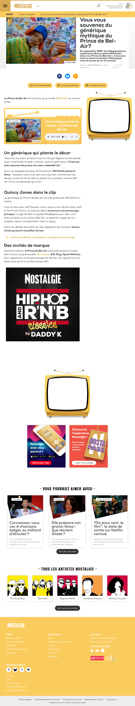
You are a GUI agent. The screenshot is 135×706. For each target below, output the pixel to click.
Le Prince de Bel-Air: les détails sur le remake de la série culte (42, 237)
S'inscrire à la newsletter (59, 642)
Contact (9, 675)
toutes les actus (97, 85)
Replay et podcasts (14, 642)
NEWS (9, 14)
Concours (52, 653)
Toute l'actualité (27, 14)
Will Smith (62, 98)
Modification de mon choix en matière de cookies (67, 703)
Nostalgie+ (53, 656)
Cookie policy (111, 700)
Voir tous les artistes (67, 608)
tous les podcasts (70, 85)
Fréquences (11, 653)
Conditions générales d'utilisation (47, 700)
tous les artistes (42, 85)
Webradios (11, 645)
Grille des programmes (16, 649)
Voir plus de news (67, 551)
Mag (50, 638)
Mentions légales (25, 700)
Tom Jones (43, 254)
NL (38, 6)
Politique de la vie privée (72, 700)
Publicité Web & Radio (16, 687)
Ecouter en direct (13, 638)
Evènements (54, 649)
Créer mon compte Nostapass (104, 638)
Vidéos (51, 645)
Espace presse (12, 683)
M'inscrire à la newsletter (102, 642)
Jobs (8, 679)
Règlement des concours (94, 700)
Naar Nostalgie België (16, 690)
